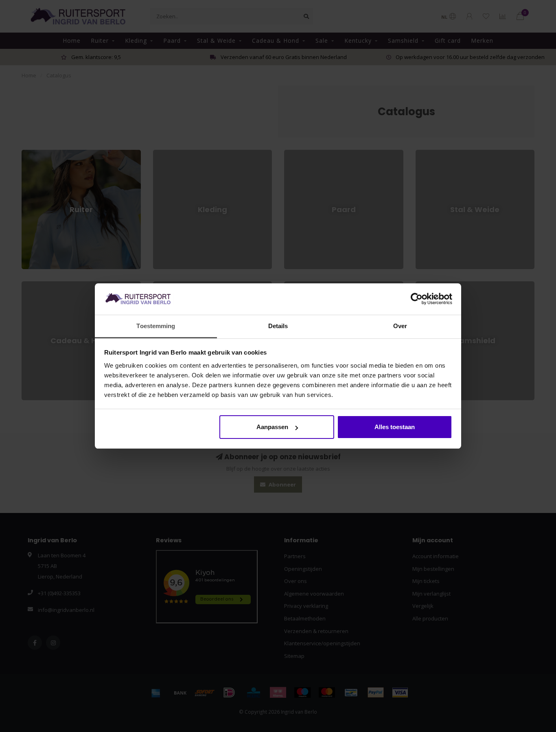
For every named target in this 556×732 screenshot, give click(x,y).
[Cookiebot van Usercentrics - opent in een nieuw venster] (416, 299)
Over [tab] (400, 325)
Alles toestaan (394, 426)
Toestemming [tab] (155, 325)
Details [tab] (278, 325)
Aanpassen (272, 426)
